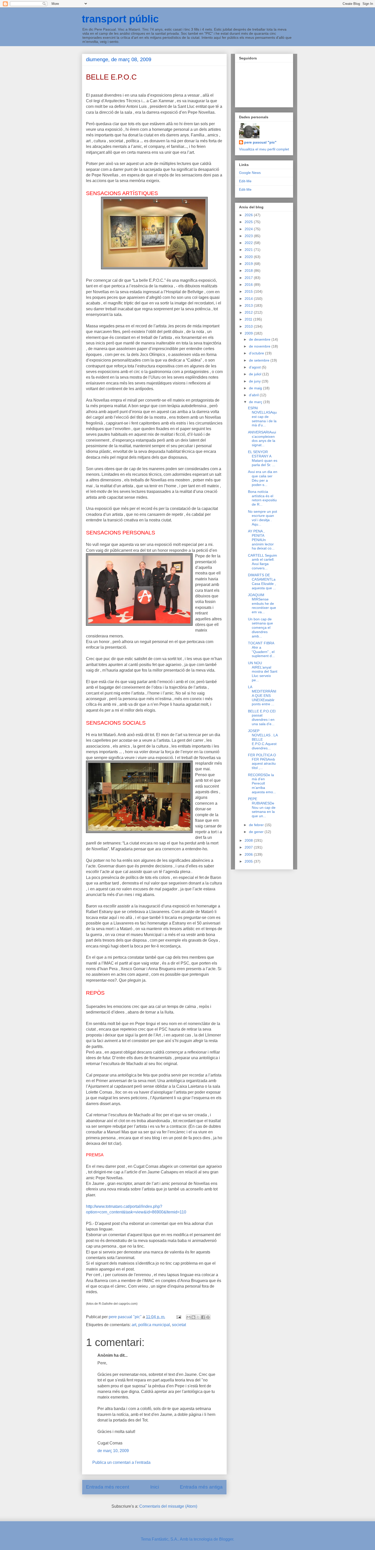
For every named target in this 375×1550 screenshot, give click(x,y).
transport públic (120, 18)
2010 (249, 326)
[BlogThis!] (193, 1317)
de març (256, 402)
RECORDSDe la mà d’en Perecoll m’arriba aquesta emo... (262, 783)
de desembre (260, 339)
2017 (249, 278)
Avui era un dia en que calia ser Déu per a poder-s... (262, 478)
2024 (249, 229)
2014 (249, 299)
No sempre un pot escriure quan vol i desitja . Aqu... (262, 517)
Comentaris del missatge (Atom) (168, 1506)
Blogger (226, 1539)
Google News (250, 173)
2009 (249, 333)
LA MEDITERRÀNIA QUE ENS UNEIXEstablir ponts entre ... (262, 695)
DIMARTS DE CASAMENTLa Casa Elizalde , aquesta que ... (262, 581)
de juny (255, 381)
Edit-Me (245, 181)
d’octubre (257, 353)
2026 (249, 215)
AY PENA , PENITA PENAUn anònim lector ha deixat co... (261, 539)
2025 (249, 222)
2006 (249, 854)
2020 (249, 257)
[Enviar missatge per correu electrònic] (178, 1317)
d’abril (254, 395)
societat (179, 1325)
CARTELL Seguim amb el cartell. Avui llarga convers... (262, 561)
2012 (249, 312)
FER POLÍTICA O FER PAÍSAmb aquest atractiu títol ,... (262, 761)
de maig (256, 388)
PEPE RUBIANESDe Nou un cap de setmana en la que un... (262, 807)
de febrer (257, 825)
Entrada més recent (107, 1487)
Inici (154, 1487)
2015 (249, 291)
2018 (249, 270)
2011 (249, 319)
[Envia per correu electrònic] (188, 1317)
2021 (249, 250)
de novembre (260, 346)
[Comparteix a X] (198, 1317)
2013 (249, 305)
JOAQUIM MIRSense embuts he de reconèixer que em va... (262, 603)
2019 (249, 264)
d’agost (255, 367)
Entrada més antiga (201, 1487)
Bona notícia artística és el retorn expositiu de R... (262, 498)
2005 (249, 861)
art (134, 1325)
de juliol (255, 374)
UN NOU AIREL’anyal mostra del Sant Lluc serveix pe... (262, 671)
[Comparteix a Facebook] (203, 1317)
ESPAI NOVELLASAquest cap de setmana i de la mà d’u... (262, 416)
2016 (249, 285)
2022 (249, 243)
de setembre (259, 360)
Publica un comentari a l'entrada (121, 1462)
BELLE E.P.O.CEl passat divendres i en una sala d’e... (262, 717)
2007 (249, 847)
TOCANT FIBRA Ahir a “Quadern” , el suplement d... (261, 649)
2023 (249, 236)
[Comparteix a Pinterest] (207, 1317)
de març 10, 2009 (113, 1451)
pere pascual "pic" (260, 142)
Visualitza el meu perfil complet (264, 149)
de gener (257, 832)
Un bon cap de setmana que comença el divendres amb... (260, 627)
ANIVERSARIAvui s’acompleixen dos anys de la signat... (262, 438)
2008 (249, 840)
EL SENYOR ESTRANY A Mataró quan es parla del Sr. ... (262, 458)
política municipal (154, 1325)
